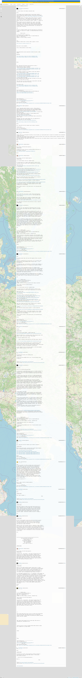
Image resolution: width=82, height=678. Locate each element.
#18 (64, 563)
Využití (14, 4)
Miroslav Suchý (20, 144)
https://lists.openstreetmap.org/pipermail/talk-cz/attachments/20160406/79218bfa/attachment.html (35, 251)
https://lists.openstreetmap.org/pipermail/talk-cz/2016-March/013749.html (29, 333)
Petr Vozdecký (20, 8)
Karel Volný (20, 326)
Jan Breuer (20, 440)
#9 (64, 326)
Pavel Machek (20, 352)
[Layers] (80, 7)
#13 (64, 461)
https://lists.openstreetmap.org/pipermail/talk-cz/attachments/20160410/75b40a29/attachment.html (35, 486)
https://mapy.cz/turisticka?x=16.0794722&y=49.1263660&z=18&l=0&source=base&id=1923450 (31, 179)
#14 (64, 489)
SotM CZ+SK (31, 4)
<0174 (19, 461)
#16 (64, 515)
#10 (64, 352)
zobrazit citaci (19, 147)
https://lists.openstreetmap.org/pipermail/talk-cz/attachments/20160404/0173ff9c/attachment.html (35, 129)
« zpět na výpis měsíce (20, 665)
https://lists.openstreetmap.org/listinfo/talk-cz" (25, 100)
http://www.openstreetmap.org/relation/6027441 (24, 450)
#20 (64, 647)
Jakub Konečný (20, 191)
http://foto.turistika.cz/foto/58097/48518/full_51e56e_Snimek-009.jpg (29, 169)
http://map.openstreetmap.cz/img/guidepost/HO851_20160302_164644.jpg (28, 452)
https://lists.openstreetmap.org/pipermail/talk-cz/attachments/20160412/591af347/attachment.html (35, 645)
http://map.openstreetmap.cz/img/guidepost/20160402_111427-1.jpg (28, 75)
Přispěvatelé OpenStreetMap (75, 677)
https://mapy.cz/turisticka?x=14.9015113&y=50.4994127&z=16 (26, 120)
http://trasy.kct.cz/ (20, 43)
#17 (64, 548)
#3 (64, 132)
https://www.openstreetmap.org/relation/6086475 (28, 111)
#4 (64, 144)
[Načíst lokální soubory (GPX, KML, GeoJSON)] (1, 16)
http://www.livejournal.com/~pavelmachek (26, 361)
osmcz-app (69, 677)
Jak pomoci (18, 4)
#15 (64, 502)
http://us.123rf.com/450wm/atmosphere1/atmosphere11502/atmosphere (29, 410)
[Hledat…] (1, 12)
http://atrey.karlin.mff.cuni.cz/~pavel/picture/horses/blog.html (33, 362)
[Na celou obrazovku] (1, 11)
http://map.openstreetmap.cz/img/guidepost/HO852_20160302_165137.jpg (28, 453)
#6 (64, 191)
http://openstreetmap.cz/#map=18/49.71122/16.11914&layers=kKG (27, 85)
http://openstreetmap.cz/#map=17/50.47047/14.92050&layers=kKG (27, 56)
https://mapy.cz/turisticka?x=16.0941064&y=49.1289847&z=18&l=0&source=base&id (30, 309)
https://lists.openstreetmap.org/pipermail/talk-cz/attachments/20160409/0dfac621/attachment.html (35, 459)
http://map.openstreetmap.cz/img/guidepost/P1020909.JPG (26, 151)
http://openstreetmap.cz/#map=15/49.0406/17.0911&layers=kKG (26, 451)
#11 (64, 365)
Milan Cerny (20, 132)
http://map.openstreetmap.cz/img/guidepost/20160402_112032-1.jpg (28, 73)
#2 (64, 105)
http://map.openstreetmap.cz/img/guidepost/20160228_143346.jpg (27, 172)
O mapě (11, 4)
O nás (27, 4)
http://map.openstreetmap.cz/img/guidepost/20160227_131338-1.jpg (28, 165)
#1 (64, 8)
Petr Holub (20, 502)
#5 (64, 155)
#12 (64, 440)
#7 (64, 205)
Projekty (23, 4)
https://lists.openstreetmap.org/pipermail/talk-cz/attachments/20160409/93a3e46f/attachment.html (35, 437)
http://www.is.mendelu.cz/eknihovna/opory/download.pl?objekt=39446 (28, 175)
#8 (64, 253)
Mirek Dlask (20, 105)
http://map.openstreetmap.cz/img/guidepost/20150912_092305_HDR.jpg (28, 297)
